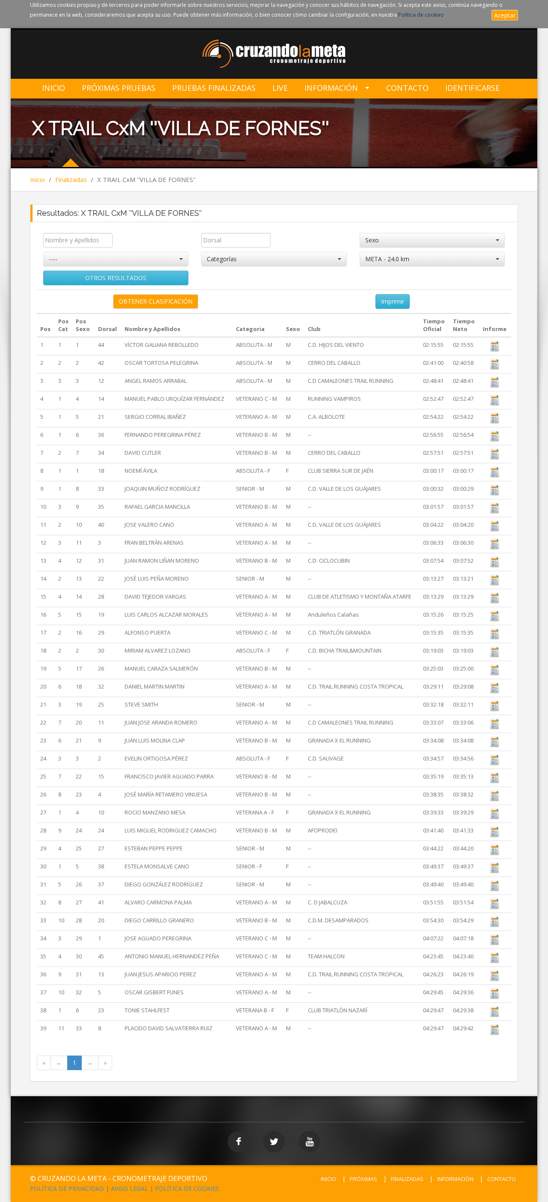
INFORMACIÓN (455, 1179)
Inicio (53, 88)
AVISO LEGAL (129, 1188)
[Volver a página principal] (274, 55)
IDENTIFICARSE (472, 88)
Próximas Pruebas (118, 88)
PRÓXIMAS (363, 1179)
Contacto (407, 88)
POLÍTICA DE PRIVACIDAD (67, 1188)
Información (331, 88)
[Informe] (495, 345)
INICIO (328, 1179)
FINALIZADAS (407, 1179)
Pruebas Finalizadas (214, 88)
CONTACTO (501, 1179)
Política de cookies (421, 14)
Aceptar (504, 15)
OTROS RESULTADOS (115, 278)
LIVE (280, 88)
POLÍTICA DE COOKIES (187, 1188)
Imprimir (392, 301)
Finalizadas (71, 179)
